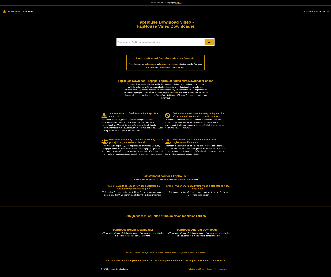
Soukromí (211, 269)
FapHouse (174, 92)
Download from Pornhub (136, 253)
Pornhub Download (155, 253)
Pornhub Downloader (172, 253)
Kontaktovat (222, 269)
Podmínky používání (195, 269)
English (178, 3)
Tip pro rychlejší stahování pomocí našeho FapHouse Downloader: (165, 58)
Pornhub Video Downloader (193, 253)
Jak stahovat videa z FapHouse (315, 11)
